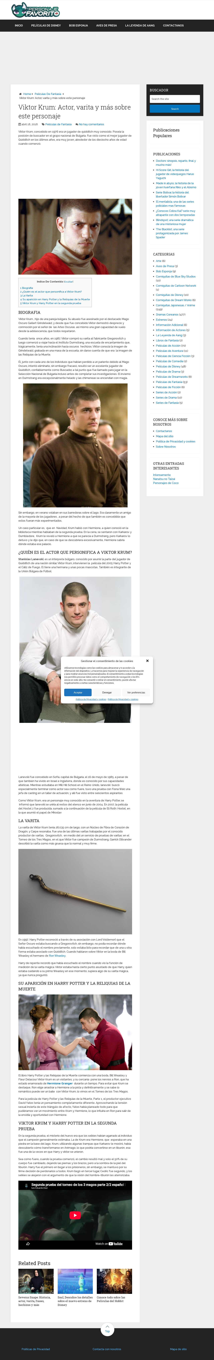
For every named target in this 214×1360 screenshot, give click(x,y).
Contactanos (173, 25)
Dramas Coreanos (167, 314)
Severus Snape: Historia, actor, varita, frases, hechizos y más (34, 1301)
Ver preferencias (136, 692)
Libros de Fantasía (167, 340)
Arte (158, 261)
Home (27, 94)
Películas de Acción (168, 345)
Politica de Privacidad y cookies (91, 699)
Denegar (107, 692)
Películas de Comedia (169, 361)
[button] (148, 661)
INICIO (19, 25)
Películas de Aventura (169, 350)
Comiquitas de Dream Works (174, 300)
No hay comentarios (91, 124)
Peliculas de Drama (168, 371)
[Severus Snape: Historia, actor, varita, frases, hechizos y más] (36, 1281)
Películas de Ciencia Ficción (173, 356)
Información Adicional (169, 325)
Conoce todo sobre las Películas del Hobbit (111, 1299)
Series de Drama (166, 397)
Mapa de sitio (178, 1349)
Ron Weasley (57, 955)
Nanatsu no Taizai (164, 479)
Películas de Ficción (168, 387)
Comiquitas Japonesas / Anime (175, 305)
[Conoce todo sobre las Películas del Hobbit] (114, 1281)
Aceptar (78, 692)
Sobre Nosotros (166, 446)
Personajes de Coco (166, 483)
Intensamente (162, 475)
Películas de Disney (46, 25)
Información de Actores (171, 330)
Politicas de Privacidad (36, 1349)
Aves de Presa (106, 25)
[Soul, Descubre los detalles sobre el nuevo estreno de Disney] (75, 1281)
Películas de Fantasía (48, 94)
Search (175, 109)
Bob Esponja (78, 25)
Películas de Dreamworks (172, 376)
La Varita (26, 295)
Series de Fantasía (167, 402)
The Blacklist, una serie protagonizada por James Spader (172, 233)
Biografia (26, 288)
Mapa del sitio (164, 436)
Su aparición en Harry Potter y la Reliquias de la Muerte (55, 299)
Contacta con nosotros (107, 1349)
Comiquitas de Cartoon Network (176, 285)
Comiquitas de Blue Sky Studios (176, 276)
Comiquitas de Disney (169, 295)
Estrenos (161, 319)
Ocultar (68, 281)
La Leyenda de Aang (140, 25)
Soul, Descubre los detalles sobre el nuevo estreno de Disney (75, 1301)
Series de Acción (166, 392)
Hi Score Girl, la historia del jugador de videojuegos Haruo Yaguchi (175, 174)
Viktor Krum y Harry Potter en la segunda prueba (50, 303)
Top (107, 1331)
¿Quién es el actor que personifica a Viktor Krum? (51, 291)
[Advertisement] (107, 55)
